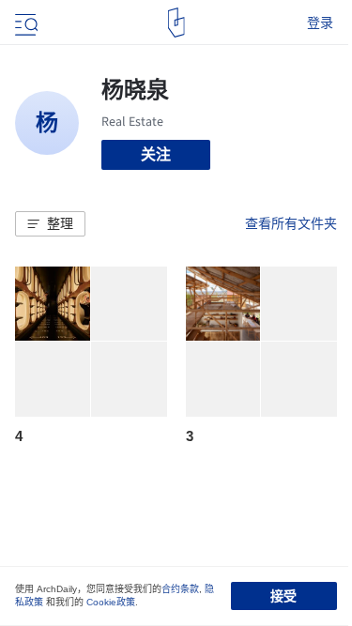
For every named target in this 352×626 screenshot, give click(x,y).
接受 (283, 595)
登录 (320, 22)
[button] (50, 224)
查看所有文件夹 (291, 223)
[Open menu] (24, 22)
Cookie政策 (110, 602)
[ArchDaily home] (176, 23)
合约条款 (180, 589)
